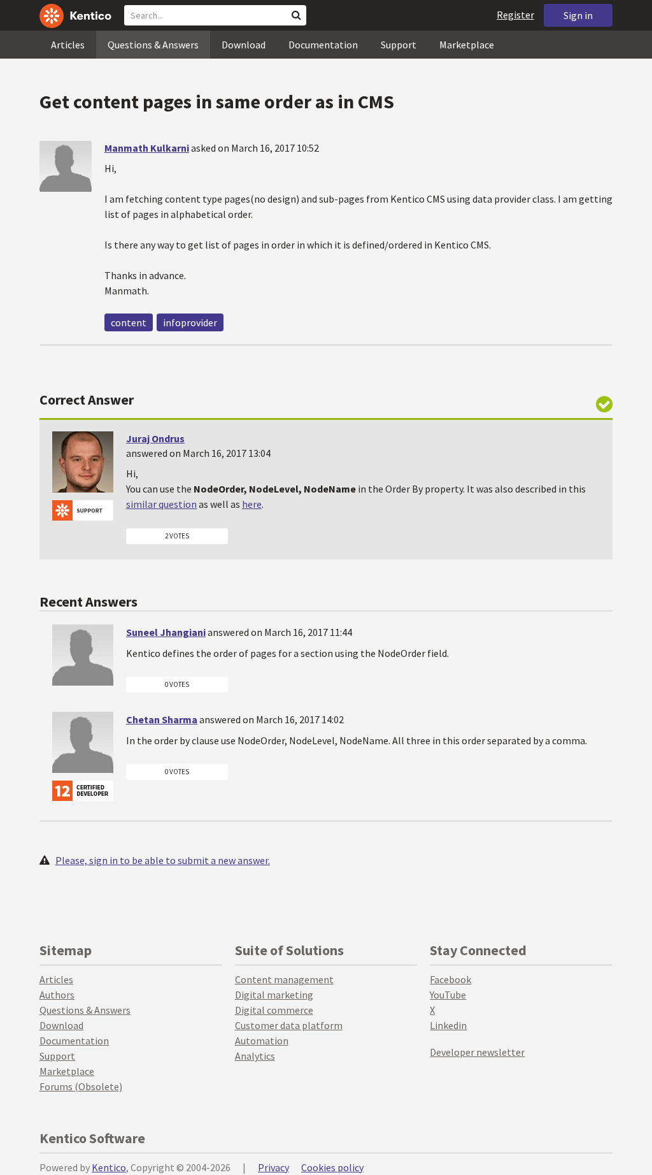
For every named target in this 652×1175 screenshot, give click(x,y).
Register (515, 14)
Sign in (578, 15)
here (252, 504)
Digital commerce (274, 1010)
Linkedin (448, 1025)
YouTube (448, 994)
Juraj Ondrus (155, 438)
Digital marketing (274, 994)
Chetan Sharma (161, 719)
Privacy (273, 1167)
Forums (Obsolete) (80, 1086)
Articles (68, 44)
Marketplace (466, 44)
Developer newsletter (477, 1052)
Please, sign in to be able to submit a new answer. (162, 860)
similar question (161, 504)
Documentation (323, 44)
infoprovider (190, 322)
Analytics (255, 1055)
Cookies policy (332, 1167)
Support (398, 44)
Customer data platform (289, 1025)
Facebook (450, 979)
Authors (56, 994)
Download (244, 44)
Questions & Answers (153, 44)
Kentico (109, 1167)
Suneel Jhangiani (166, 632)
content (128, 322)
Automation (261, 1040)
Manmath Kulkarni (146, 147)
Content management (284, 979)
